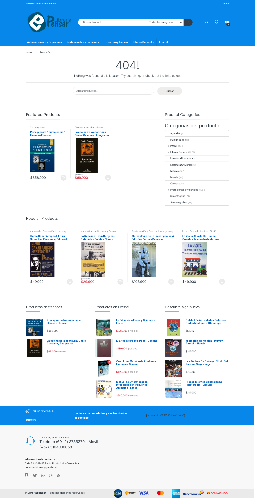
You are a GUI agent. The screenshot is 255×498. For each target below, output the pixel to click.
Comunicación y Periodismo (89, 127)
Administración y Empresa (43, 42)
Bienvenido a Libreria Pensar (41, 3)
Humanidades (178, 139)
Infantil (163, 42)
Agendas (175, 133)
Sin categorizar (37, 127)
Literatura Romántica (181, 158)
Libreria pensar (36, 492)
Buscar (170, 90)
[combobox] (112, 22)
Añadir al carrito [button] (62, 178)
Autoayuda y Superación (42, 231)
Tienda (225, 3)
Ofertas (174, 183)
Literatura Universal (181, 164)
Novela (174, 177)
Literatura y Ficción (116, 42)
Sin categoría (177, 195)
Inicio (29, 52)
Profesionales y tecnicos (82, 42)
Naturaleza (176, 171)
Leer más (171, 282)
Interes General (142, 42)
